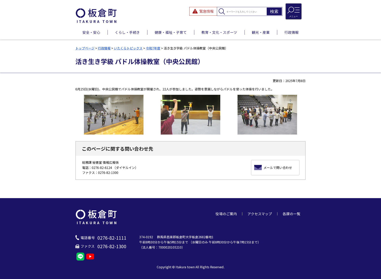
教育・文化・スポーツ (219, 32)
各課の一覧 (291, 213)
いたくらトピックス (128, 48)
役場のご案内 (226, 213)
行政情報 (291, 32)
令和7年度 (153, 48)
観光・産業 (261, 32)
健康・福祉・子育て (171, 32)
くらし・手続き (127, 32)
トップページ (84, 48)
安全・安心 (91, 32)
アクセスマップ (259, 213)
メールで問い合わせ (278, 167)
